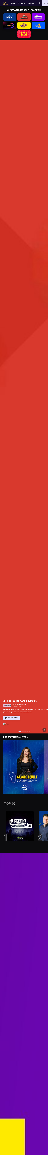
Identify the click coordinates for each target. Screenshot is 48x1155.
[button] (40, 3)
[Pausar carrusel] (44, 730)
